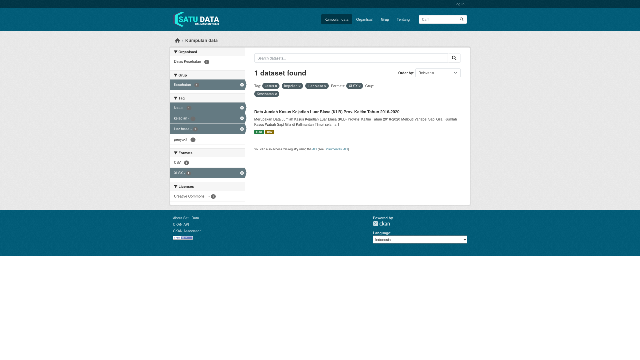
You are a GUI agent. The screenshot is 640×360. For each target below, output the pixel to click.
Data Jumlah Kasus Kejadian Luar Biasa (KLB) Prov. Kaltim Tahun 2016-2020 (327, 111)
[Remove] (276, 86)
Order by (405, 72)
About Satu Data (186, 217)
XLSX (259, 132)
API (314, 149)
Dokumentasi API (336, 149)
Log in (459, 4)
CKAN (381, 223)
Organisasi (364, 19)
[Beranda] (177, 40)
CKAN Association (187, 230)
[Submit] (461, 19)
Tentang (403, 19)
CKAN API (181, 224)
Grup (385, 19)
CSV (269, 132)
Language (381, 232)
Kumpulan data (336, 19)
